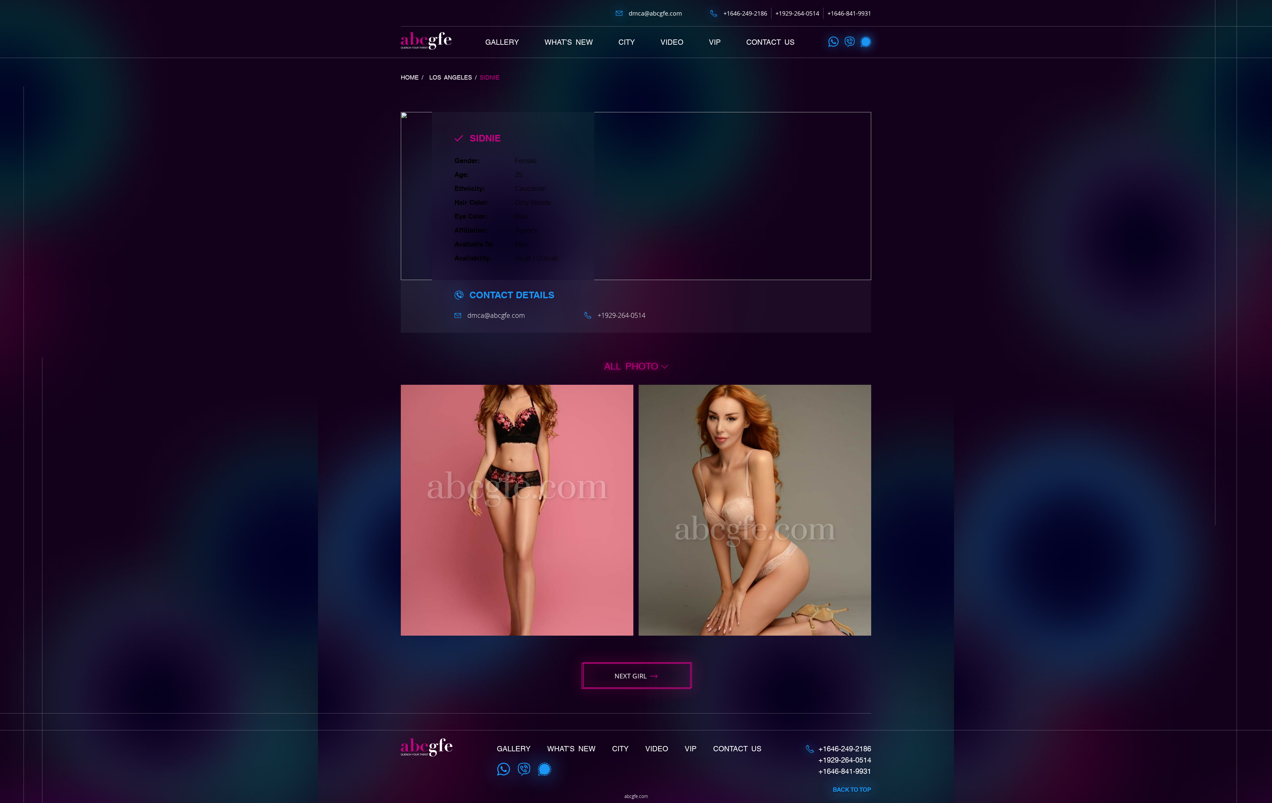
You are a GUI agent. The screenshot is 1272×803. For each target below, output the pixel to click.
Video (672, 42)
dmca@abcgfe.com (655, 13)
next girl (630, 675)
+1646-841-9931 (849, 13)
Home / (412, 77)
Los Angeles (450, 77)
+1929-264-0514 (797, 13)
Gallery (502, 42)
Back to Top (852, 789)
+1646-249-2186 (745, 13)
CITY (626, 42)
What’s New (569, 42)
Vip (715, 42)
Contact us (770, 42)
